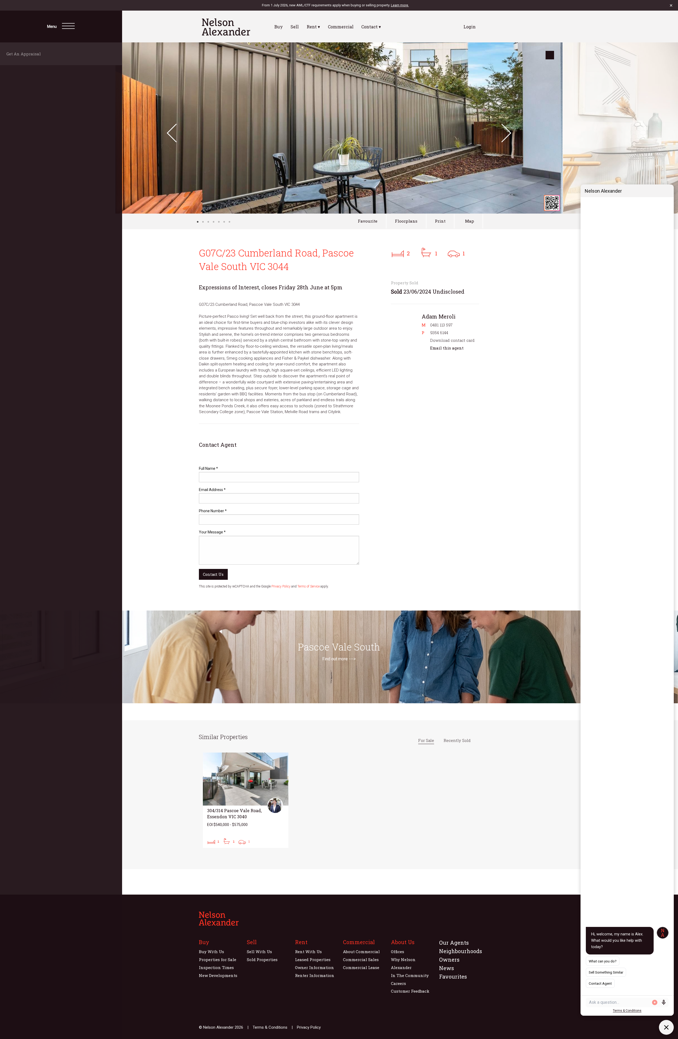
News (446, 968)
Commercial (341, 26)
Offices (397, 951)
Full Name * (208, 468)
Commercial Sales (361, 959)
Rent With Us (308, 951)
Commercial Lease (361, 967)
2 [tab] (203, 221)
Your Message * (212, 532)
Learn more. (400, 5)
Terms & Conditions (270, 1027)
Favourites (453, 976)
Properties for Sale (217, 959)
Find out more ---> (339, 658)
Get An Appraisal (25, 53)
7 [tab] (229, 221)
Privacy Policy (281, 586)
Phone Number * (213, 511)
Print (440, 221)
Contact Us (213, 574)
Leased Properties (313, 959)
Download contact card (452, 340)
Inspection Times (216, 967)
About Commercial (361, 951)
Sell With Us (259, 951)
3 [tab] (208, 221)
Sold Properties (262, 959)
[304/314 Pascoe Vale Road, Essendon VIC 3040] (245, 800)
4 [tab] (213, 221)
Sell (295, 26)
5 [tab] (218, 221)
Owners (449, 959)
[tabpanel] (339, 128)
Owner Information (314, 967)
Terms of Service (308, 586)
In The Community (410, 975)
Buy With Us (211, 951)
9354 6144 (439, 332)
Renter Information (314, 975)
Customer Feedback (410, 991)
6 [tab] (224, 221)
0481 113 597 (441, 325)
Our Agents (454, 942)
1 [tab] (197, 221)
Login (469, 26)
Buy (278, 26)
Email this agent (446, 348)
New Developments (218, 975)
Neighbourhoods (460, 951)
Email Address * (212, 490)
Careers (398, 983)
